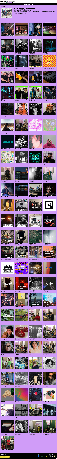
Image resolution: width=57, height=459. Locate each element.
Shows (30, 1)
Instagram (2, 455)
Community (38, 1)
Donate (43, 1)
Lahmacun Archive (28, 4)
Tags (34, 1)
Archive (32, 1)
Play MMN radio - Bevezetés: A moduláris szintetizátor (19, 13)
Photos (41, 1)
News (35, 1)
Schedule (27, 1)
